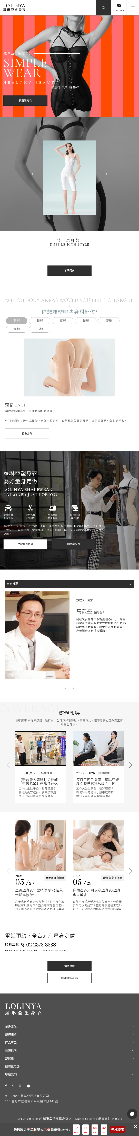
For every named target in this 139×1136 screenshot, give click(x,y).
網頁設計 (104, 1118)
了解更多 (69, 270)
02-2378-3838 (41, 945)
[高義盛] (37, 635)
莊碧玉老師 (12, 1066)
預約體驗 (69, 966)
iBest (118, 1118)
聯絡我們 (11, 1074)
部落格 (9, 1058)
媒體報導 (11, 1034)
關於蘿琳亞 (73, 544)
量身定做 (11, 1026)
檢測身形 (27, 433)
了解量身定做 (25, 544)
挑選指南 (11, 1050)
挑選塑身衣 (25, 100)
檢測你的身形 (69, 978)
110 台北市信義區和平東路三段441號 (31, 1101)
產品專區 (11, 1042)
